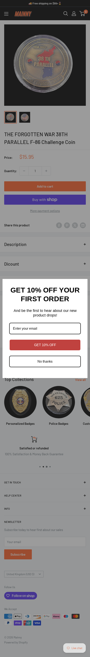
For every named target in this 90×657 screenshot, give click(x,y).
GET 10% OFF (45, 345)
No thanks (45, 361)
